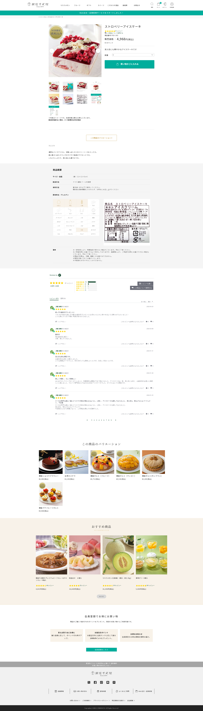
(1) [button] (85, 288)
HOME (40, 17)
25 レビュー (83, 585)
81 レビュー (119, 31)
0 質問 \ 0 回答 (54, 286)
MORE (101, 596)
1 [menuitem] (91, 420)
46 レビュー (50, 585)
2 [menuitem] (94, 420)
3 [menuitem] (96, 420)
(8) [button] (85, 284)
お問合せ (137, 5)
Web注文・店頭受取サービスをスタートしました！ (102, 13)
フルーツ (77, 5)
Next (98, 51)
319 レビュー (117, 585)
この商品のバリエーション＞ (101, 138)
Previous (52, 51)
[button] (141, 288)
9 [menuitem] (111, 420)
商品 (45, 17)
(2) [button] (85, 286)
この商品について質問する (115, 33)
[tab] (54, 299)
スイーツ (101, 5)
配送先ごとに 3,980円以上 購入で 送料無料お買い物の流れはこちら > (101, 664)
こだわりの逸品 (113, 5)
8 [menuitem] (108, 420)
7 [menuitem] (106, 420)
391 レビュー (150, 585)
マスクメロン (65, 5)
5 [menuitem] (101, 420)
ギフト (89, 5)
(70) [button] (86, 282)
